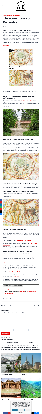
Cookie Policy (20, 412)
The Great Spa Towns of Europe (9, 399)
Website (30, 330)
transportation (29, 349)
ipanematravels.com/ (9, 293)
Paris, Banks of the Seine (7, 374)
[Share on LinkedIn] (1, 205)
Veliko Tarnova (12, 271)
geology (14, 345)
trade (26, 349)
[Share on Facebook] (1, 200)
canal (23, 342)
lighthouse (36, 345)
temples (21, 349)
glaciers (18, 345)
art (4, 298)
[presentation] (11, 363)
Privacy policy (6, 45)
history (7, 298)
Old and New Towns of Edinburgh (8, 305)
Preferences (27, 410)
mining (2, 347)
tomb (11, 298)
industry (32, 345)
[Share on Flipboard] (1, 209)
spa (14, 349)
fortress (6, 345)
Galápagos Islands (37, 305)
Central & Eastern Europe (12, 15)
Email (16, 330)
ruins (2, 349)
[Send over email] (1, 207)
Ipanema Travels (22, 291)
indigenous (27, 345)
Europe (18, 15)
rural (6, 349)
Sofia (8, 271)
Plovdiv (18, 271)
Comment (3, 313)
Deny (21, 410)
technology (17, 349)
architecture (11, 342)
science (12, 349)
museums (15, 347)
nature (20, 347)
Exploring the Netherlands (31, 291)
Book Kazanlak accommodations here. (11, 262)
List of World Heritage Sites (26, 100)
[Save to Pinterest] (1, 202)
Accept (14, 410)
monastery (6, 347)
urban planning (36, 349)
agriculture (3, 342)
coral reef (38, 342)
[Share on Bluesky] (1, 214)
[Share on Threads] (1, 212)
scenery (8, 349)
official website (16, 276)
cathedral (30, 342)
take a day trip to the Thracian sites (25, 240)
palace (23, 347)
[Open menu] (2, 5)
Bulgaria (4, 15)
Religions (35, 347)
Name (3, 330)
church (34, 342)
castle (25, 342)
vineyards (3, 350)
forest (2, 345)
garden (9, 345)
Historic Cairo (25, 374)
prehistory (28, 347)
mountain (11, 347)
